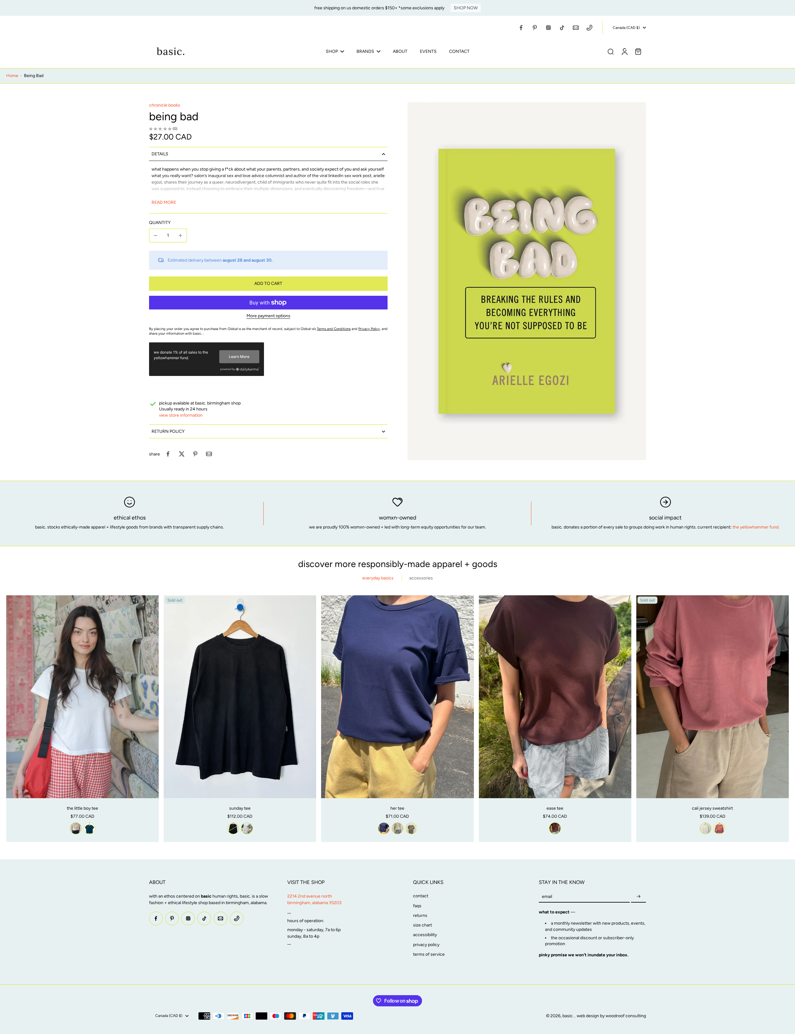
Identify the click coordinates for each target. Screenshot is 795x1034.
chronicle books (164, 105)
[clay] (719, 828)
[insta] (548, 27)
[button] (268, 284)
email (547, 896)
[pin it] (195, 454)
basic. (568, 1015)
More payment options (268, 316)
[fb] (521, 27)
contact (420, 896)
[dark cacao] (555, 828)
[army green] (411, 828)
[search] (610, 51)
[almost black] (233, 828)
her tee (397, 808)
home (12, 75)
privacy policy (426, 944)
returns (420, 915)
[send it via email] (209, 454)
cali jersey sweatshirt (712, 808)
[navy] (384, 828)
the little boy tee (82, 808)
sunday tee (240, 808)
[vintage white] (76, 828)
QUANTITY (159, 222)
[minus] (155, 235)
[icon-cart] (638, 51)
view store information (180, 415)
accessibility (425, 934)
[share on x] (182, 454)
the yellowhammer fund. (756, 527)
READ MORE (164, 202)
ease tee (555, 808)
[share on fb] (168, 454)
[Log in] (624, 51)
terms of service (429, 954)
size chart (422, 925)
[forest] (89, 828)
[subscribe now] (638, 896)
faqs (417, 905)
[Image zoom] (526, 281)
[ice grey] (247, 828)
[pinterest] (535, 27)
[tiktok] (562, 27)
